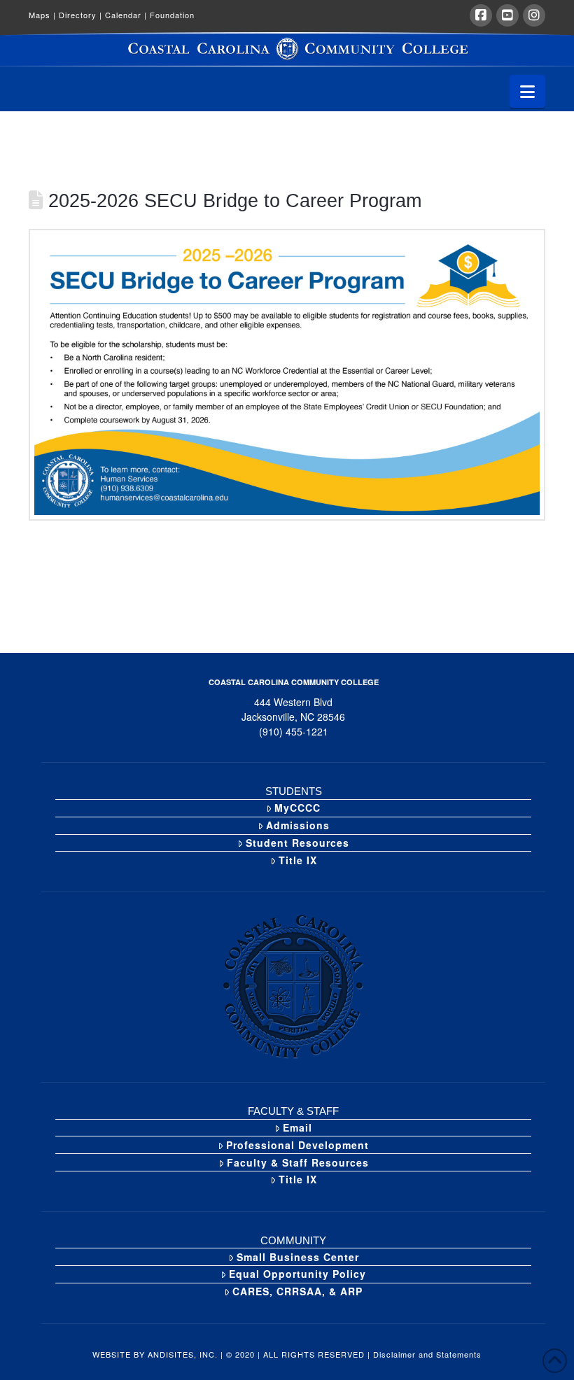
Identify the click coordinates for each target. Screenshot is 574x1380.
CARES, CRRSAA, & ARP (297, 1291)
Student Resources (297, 843)
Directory (80, 14)
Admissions (298, 825)
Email (297, 1127)
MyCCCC (297, 808)
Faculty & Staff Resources (298, 1162)
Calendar (126, 14)
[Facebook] (481, 15)
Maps (42, 14)
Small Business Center (298, 1257)
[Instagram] (534, 15)
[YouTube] (507, 15)
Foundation (172, 14)
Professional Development (297, 1145)
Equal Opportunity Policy (297, 1274)
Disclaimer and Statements (427, 1354)
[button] (527, 91)
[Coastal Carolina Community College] (287, 49)
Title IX (298, 860)
